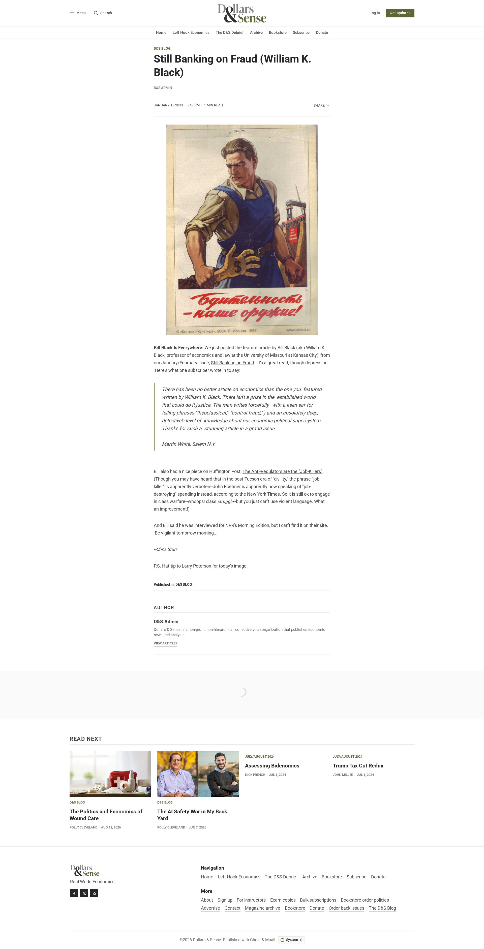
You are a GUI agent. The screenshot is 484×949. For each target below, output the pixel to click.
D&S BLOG (162, 48)
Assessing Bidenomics (272, 766)
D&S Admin (163, 88)
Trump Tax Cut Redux (358, 766)
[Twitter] (84, 893)
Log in (375, 13)
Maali (270, 939)
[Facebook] (74, 893)
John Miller (343, 775)
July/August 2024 (260, 756)
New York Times (263, 494)
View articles (165, 643)
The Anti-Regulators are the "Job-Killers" (282, 471)
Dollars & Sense (207, 939)
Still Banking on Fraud (232, 362)
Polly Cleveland (83, 827)
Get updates (400, 13)
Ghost (255, 939)
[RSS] (94, 893)
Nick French (255, 775)
